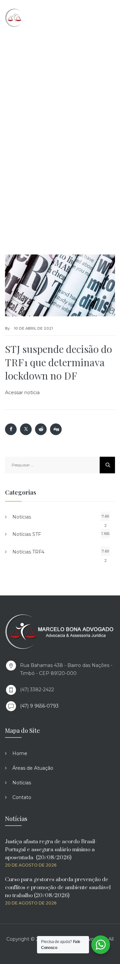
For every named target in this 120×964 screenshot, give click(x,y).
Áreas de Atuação (32, 768)
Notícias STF (26, 534)
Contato (21, 797)
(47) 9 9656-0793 (39, 706)
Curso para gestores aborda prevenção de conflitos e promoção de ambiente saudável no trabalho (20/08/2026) (58, 887)
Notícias (21, 517)
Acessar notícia (22, 393)
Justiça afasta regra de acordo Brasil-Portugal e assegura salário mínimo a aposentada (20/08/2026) (51, 849)
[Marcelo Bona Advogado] (33, 17)
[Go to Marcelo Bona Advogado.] (13, 119)
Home (19, 753)
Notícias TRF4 (28, 552)
